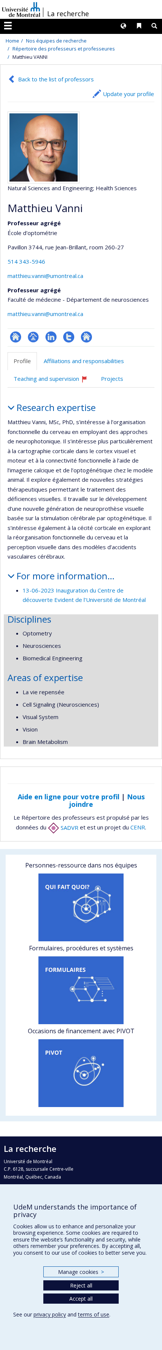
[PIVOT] (81, 1073)
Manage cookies (81, 1271)
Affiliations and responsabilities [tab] (84, 361)
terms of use (93, 1314)
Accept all (81, 1298)
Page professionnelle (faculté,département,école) (33, 337)
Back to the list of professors (56, 79)
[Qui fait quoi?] (81, 907)
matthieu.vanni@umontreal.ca (45, 275)
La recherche (68, 13)
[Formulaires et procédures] (81, 990)
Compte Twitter (69, 337)
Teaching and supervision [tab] (54, 381)
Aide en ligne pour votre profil (68, 796)
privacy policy (50, 1314)
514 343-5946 (26, 261)
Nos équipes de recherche (56, 40)
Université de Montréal (21, 9)
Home (12, 40)
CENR (137, 827)
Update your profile (128, 94)
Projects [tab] (112, 378)
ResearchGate (15, 337)
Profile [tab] (22, 361)
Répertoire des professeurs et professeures (63, 48)
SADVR (68, 827)
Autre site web (86, 337)
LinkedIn (51, 337)
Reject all (81, 1285)
